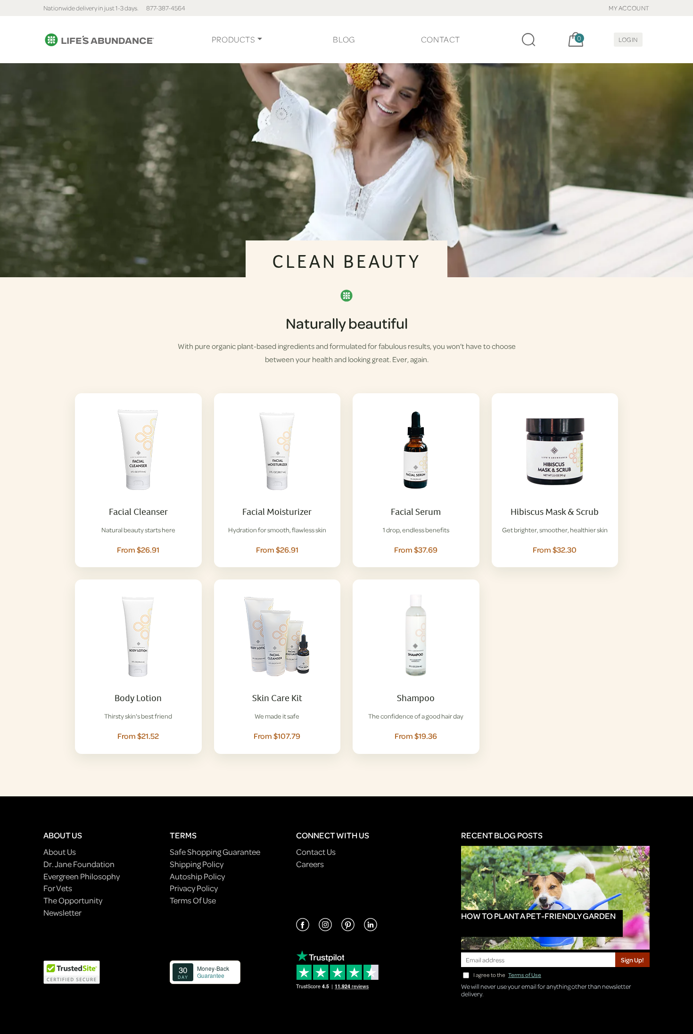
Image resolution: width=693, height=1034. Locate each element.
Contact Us (316, 852)
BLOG (344, 39)
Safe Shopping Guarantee (215, 852)
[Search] (528, 39)
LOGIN (628, 39)
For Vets (57, 888)
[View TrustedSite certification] (71, 971)
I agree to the (507, 975)
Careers (310, 864)
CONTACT (440, 39)
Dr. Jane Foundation (79, 864)
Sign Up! (632, 959)
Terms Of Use (193, 900)
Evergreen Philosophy (81, 876)
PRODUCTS (234, 39)
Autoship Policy (197, 876)
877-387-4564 (165, 7)
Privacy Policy (194, 888)
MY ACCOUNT (629, 7)
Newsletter (62, 912)
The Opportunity (72, 900)
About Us (59, 852)
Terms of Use (524, 975)
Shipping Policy (196, 864)
